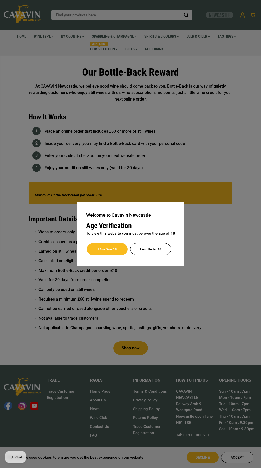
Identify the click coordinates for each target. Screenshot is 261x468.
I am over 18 (107, 249)
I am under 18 (150, 249)
